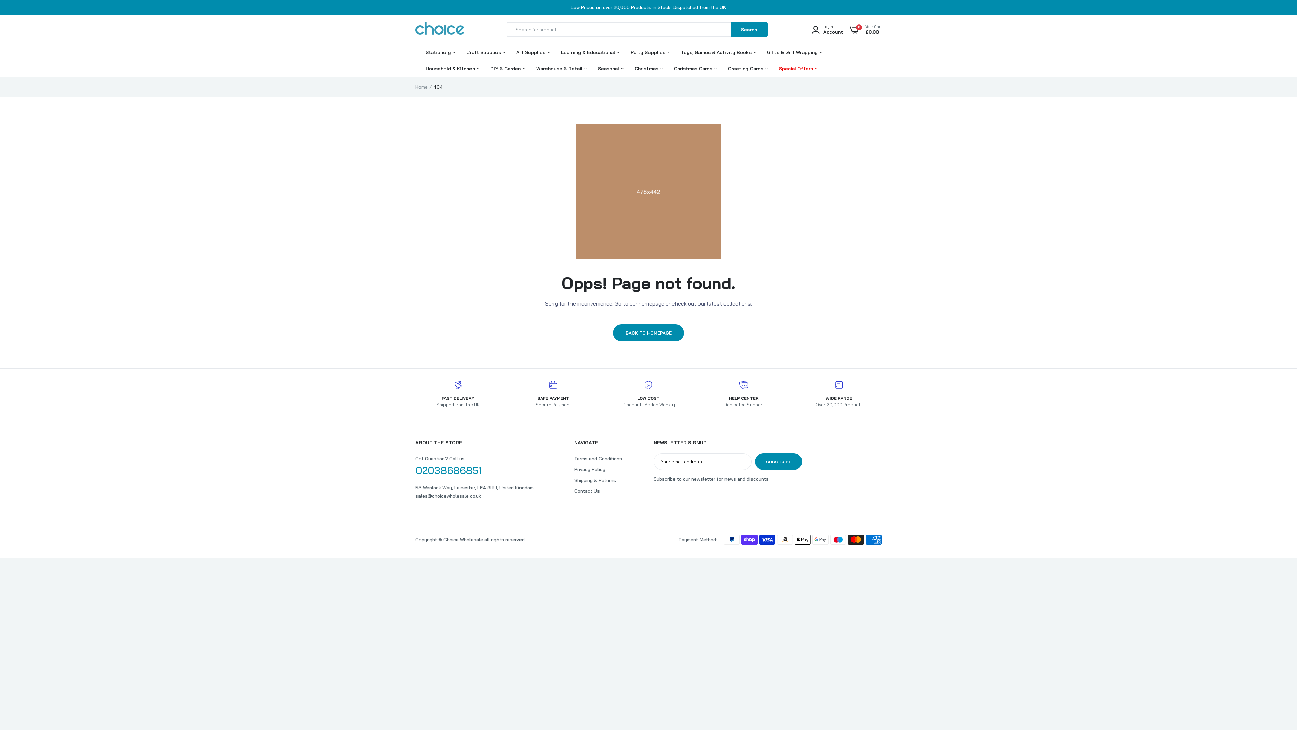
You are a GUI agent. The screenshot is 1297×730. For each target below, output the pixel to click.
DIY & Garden (506, 69)
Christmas (647, 69)
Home (421, 87)
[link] (1278, 681)
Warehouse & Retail (560, 69)
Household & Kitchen (451, 69)
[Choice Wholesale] (439, 29)
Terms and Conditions (598, 459)
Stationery (439, 52)
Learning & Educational (588, 52)
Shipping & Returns (595, 480)
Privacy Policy (589, 469)
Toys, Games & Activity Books (717, 52)
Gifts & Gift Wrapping (793, 52)
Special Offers (796, 69)
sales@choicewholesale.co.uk (448, 496)
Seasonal (609, 69)
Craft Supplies (484, 52)
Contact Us (587, 491)
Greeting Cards (746, 69)
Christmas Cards (694, 69)
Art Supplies (531, 52)
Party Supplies (649, 52)
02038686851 (448, 470)
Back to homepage (649, 333)
